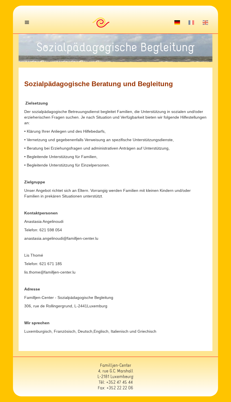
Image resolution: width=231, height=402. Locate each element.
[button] (27, 22)
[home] (100, 22)
